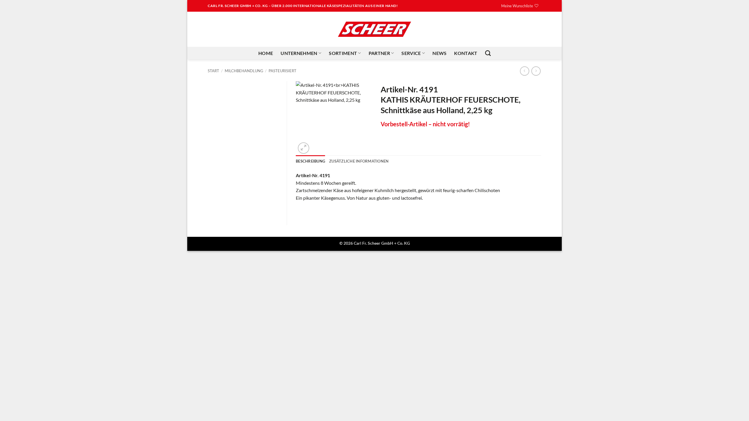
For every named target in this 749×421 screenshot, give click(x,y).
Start (213, 70)
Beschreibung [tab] (310, 161)
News (439, 53)
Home (265, 53)
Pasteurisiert (282, 70)
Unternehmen (299, 53)
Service (411, 53)
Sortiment (343, 53)
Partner (379, 53)
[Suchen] (488, 53)
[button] (303, 148)
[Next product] (524, 70)
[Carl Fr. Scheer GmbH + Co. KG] (374, 29)
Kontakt (465, 53)
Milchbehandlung (244, 70)
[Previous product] (535, 70)
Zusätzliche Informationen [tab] (359, 161)
